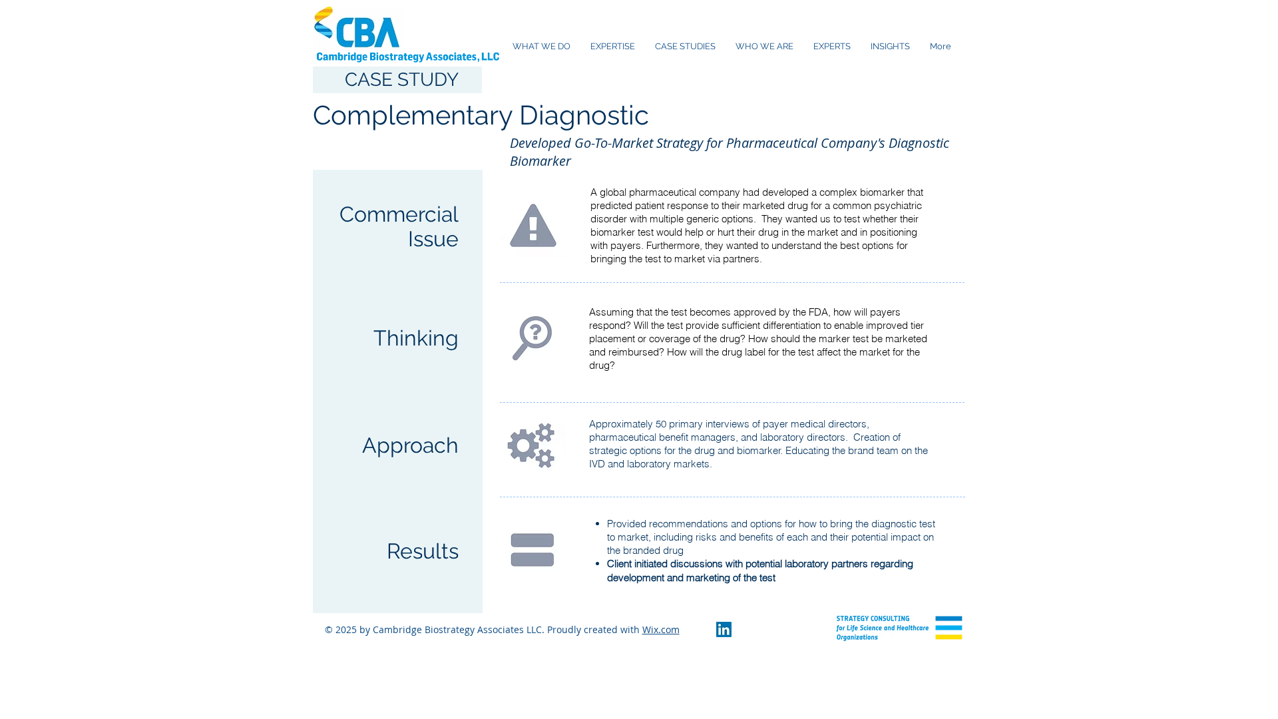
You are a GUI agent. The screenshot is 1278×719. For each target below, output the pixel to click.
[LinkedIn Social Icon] (724, 629)
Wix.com (661, 629)
